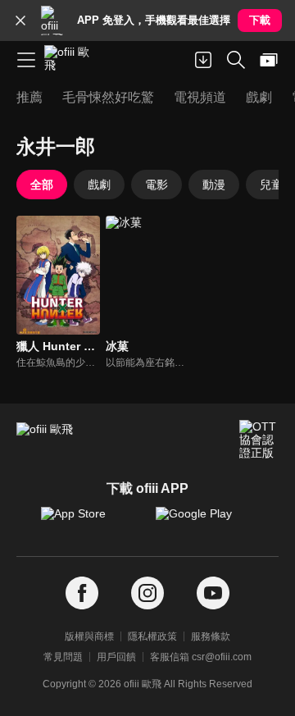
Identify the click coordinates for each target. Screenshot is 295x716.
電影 (156, 184)
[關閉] (20, 20)
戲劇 (99, 184)
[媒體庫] (269, 60)
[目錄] (26, 60)
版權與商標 (89, 636)
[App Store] (90, 521)
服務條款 (210, 636)
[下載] (203, 60)
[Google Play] (205, 521)
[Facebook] (82, 593)
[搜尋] (236, 60)
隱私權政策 (152, 636)
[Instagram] (147, 593)
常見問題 (63, 657)
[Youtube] (213, 593)
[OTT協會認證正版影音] (259, 439)
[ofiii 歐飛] (72, 60)
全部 (41, 184)
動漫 (213, 184)
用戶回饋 (116, 657)
